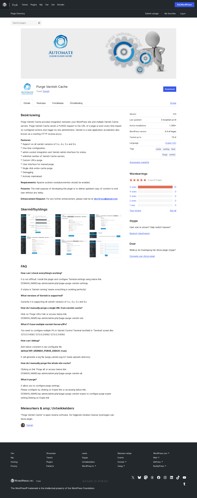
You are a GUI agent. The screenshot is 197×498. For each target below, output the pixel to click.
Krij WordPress (184, 4)
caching (166, 149)
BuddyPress (159, 466)
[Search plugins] (39, 23)
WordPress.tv (89, 466)
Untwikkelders (88, 462)
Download (169, 89)
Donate (122, 462)
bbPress (158, 462)
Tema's (49, 457)
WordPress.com (161, 453)
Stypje (173, 103)
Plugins (49, 462)
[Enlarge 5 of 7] (118, 217)
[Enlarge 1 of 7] (49, 217)
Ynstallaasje (58, 103)
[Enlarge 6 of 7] (118, 235)
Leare (84, 453)
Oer (12, 453)
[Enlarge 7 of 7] (118, 244)
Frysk (38, 481)
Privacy (14, 466)
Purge (164, 155)
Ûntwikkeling (76, 103)
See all (173, 210)
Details (27, 103)
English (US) (171, 143)
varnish (172, 155)
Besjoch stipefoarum (140, 233)
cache (158, 149)
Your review (135, 210)
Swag (121, 466)
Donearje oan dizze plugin (142, 256)
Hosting (14, 462)
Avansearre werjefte (139, 162)
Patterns (50, 466)
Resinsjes (41, 103)
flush (173, 149)
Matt (156, 457)
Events (121, 457)
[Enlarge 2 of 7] (49, 239)
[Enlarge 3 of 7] (83, 217)
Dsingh (46, 91)
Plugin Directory (18, 13)
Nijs (12, 457)
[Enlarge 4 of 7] (83, 243)
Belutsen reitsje (124, 453)
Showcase (51, 453)
